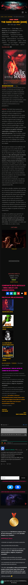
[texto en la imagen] (14, 239)
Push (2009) (5, 410)
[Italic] (4, 434)
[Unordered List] (11, 434)
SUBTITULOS (14, 282)
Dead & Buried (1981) (21, 413)
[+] (20, 434)
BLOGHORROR (6, 363)
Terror (11, 19)
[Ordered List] (9, 434)
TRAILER (14, 249)
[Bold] (2, 434)
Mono (18, 24)
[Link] (16, 434)
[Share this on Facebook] (7, 293)
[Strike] (7, 434)
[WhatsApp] (14, 293)
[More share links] (25, 293)
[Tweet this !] (11, 293)
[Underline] (6, 434)
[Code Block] (15, 434)
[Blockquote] (13, 434)
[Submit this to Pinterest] (18, 293)
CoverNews (21, 581)
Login (25, 424)
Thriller (16, 19)
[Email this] (22, 293)
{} (18, 434)
